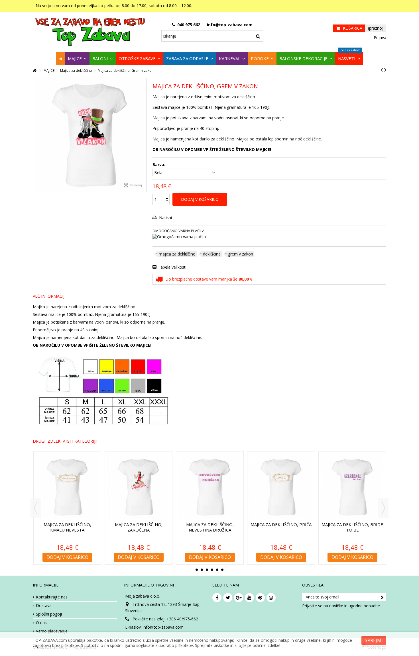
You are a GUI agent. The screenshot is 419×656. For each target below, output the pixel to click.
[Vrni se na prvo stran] (34, 70)
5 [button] (217, 570)
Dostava (44, 605)
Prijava (379, 37)
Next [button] (383, 508)
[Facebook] (216, 597)
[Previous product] (382, 69)
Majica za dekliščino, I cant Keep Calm (85, 527)
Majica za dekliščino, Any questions (156, 527)
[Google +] (238, 597)
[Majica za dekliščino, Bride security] (370, 487)
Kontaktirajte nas (52, 597)
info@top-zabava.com (163, 627)
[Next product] (385, 69)
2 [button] (202, 570)
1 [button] (197, 570)
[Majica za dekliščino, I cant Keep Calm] (85, 487)
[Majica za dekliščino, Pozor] (227, 487)
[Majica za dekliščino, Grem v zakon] (90, 135)
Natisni (165, 217)
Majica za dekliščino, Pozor (227, 527)
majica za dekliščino (177, 254)
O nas (41, 622)
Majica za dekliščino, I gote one (299, 527)
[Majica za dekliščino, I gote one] (299, 487)
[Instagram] (271, 597)
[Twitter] (227, 597)
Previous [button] (35, 508)
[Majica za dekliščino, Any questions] (156, 487)
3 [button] (207, 570)
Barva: (159, 164)
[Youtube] (249, 597)
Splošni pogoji (49, 614)
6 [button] (222, 570)
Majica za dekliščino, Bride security (370, 527)
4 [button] (212, 570)
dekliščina (212, 254)
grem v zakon (240, 254)
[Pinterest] (260, 597)
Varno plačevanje (52, 631)
